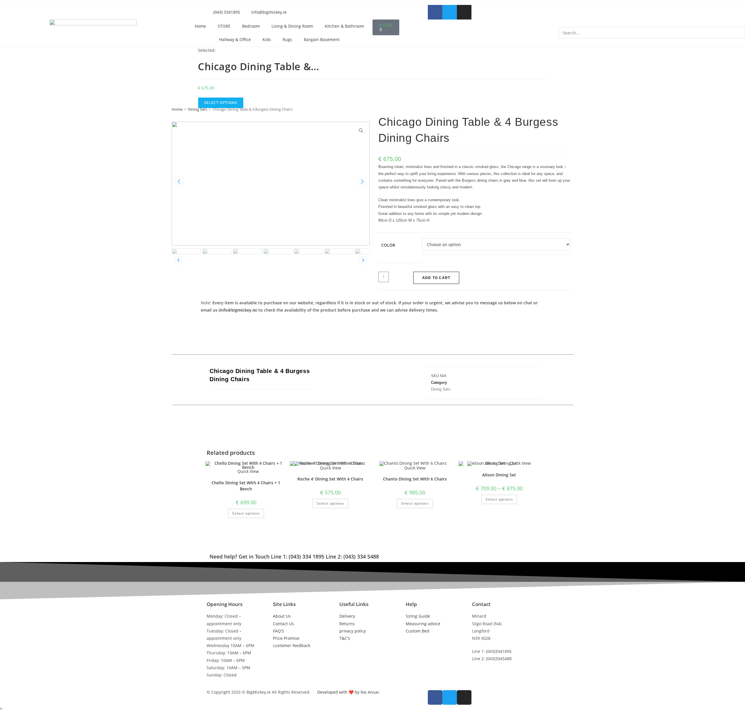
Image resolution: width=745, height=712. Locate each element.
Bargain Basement (322, 39)
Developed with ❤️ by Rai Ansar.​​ (348, 692)
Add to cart (436, 278)
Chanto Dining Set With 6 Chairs (415, 479)
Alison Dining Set (499, 475)
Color (388, 245)
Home (200, 26)
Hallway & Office (235, 39)
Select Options (220, 102)
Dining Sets (197, 109)
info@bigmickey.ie (238, 310)
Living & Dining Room (292, 26)
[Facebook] (357, 380)
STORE (224, 26)
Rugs (287, 39)
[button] (652, 23)
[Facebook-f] (435, 12)
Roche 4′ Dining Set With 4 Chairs (330, 479)
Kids (266, 39)
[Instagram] (464, 12)
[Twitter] (449, 12)
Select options (246, 513)
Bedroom (251, 26)
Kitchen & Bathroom (344, 26)
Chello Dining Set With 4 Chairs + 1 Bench (246, 486)
